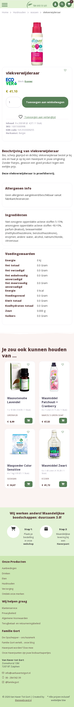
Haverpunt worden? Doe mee (17, 647)
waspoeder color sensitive (19, 468)
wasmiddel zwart (54, 466)
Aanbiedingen (9, 568)
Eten (4, 578)
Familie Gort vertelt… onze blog (18, 642)
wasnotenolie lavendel (17, 400)
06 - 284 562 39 (13, 677)
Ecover (29, 81)
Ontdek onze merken (13, 593)
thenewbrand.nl (23, 700)
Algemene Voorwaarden (15, 618)
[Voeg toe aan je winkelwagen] (29, 420)
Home (5, 12)
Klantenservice (9, 608)
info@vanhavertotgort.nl (18, 673)
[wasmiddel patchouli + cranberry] (54, 377)
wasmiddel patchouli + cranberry (50, 402)
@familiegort (12, 682)
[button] (65, 70)
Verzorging (7, 588)
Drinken (6, 573)
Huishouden (19, 12)
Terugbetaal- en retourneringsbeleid (21, 623)
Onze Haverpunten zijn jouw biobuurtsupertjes (26, 652)
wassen (34, 12)
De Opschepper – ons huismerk (18, 637)
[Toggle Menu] (5, 4)
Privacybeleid (9, 613)
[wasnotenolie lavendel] (20, 377)
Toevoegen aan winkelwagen (45, 102)
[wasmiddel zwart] (54, 444)
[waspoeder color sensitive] (20, 444)
